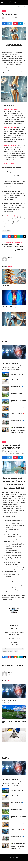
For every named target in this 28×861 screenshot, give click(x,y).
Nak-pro (8, 17)
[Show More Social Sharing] (24, 23)
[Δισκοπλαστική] (14, 276)
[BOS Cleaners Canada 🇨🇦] (5, 408)
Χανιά (15, 651)
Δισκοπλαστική (6, 285)
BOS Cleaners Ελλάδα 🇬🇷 (17, 420)
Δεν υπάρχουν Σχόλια (7, 19)
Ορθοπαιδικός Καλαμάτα (10, 363)
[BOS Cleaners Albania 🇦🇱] (5, 415)
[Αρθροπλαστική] (14, 33)
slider (3, 10)
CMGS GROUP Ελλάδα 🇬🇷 (17, 386)
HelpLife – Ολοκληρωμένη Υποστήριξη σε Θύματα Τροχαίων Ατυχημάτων (19, 248)
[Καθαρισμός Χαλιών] (5, 381)
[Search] (26, 2)
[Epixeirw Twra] (14, 2)
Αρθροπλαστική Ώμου (10, 145)
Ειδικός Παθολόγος (7, 648)
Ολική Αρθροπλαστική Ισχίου (10, 328)
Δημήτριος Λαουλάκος (7, 665)
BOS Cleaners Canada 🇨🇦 (17, 407)
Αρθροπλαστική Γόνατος (9, 307)
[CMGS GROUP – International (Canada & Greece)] (5, 401)
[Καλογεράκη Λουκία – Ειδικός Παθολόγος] (14, 467)
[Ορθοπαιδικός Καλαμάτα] (14, 352)
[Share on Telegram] (20, 23)
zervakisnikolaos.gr (9, 163)
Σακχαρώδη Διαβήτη (7, 651)
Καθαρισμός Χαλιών (16, 379)
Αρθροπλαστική (6, 230)
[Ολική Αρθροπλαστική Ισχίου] (14, 319)
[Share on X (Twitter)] (9, 23)
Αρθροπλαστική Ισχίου (10, 127)
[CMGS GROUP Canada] (5, 394)
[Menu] (2, 2)
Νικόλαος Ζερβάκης (12, 216)
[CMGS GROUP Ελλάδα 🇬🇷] (5, 388)
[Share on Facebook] (4, 23)
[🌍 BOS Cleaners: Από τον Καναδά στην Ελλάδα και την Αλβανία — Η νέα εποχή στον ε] (5, 429)
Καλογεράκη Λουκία (19, 648)
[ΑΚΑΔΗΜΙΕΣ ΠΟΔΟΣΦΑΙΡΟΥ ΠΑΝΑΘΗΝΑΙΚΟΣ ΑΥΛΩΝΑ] (5, 374)
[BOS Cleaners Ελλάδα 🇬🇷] (5, 422)
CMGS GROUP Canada (16, 393)
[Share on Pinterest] (15, 23)
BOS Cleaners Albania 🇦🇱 (17, 413)
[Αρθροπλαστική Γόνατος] (14, 297)
